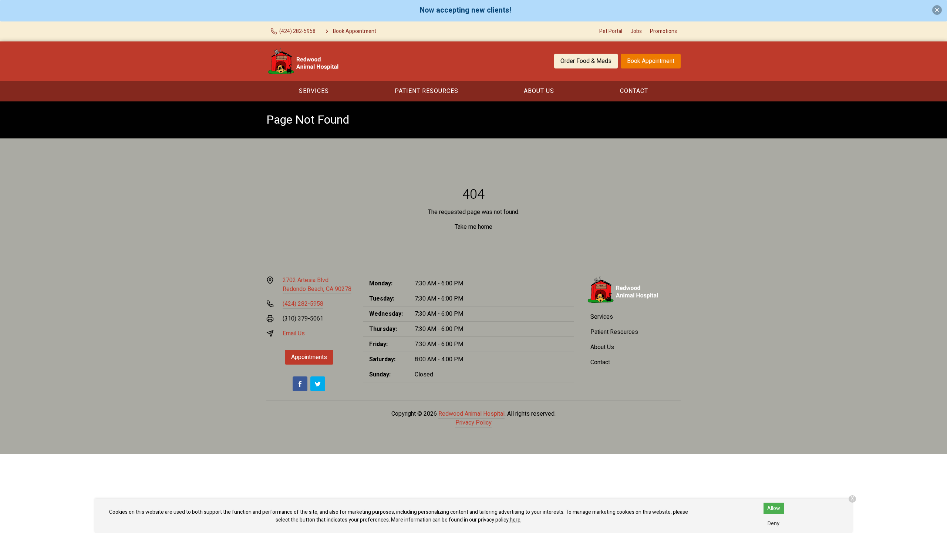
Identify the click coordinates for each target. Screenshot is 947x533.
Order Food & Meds (585, 61)
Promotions (663, 31)
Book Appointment (650, 61)
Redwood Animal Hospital (471, 413)
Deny (773, 523)
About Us (539, 91)
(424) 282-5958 (303, 303)
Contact (634, 91)
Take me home (473, 226)
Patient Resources (426, 91)
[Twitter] (317, 383)
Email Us (294, 333)
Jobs (636, 31)
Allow (773, 508)
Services (314, 91)
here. (516, 520)
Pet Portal (610, 31)
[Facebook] (300, 383)
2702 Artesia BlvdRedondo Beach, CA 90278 (317, 285)
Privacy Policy (473, 422)
